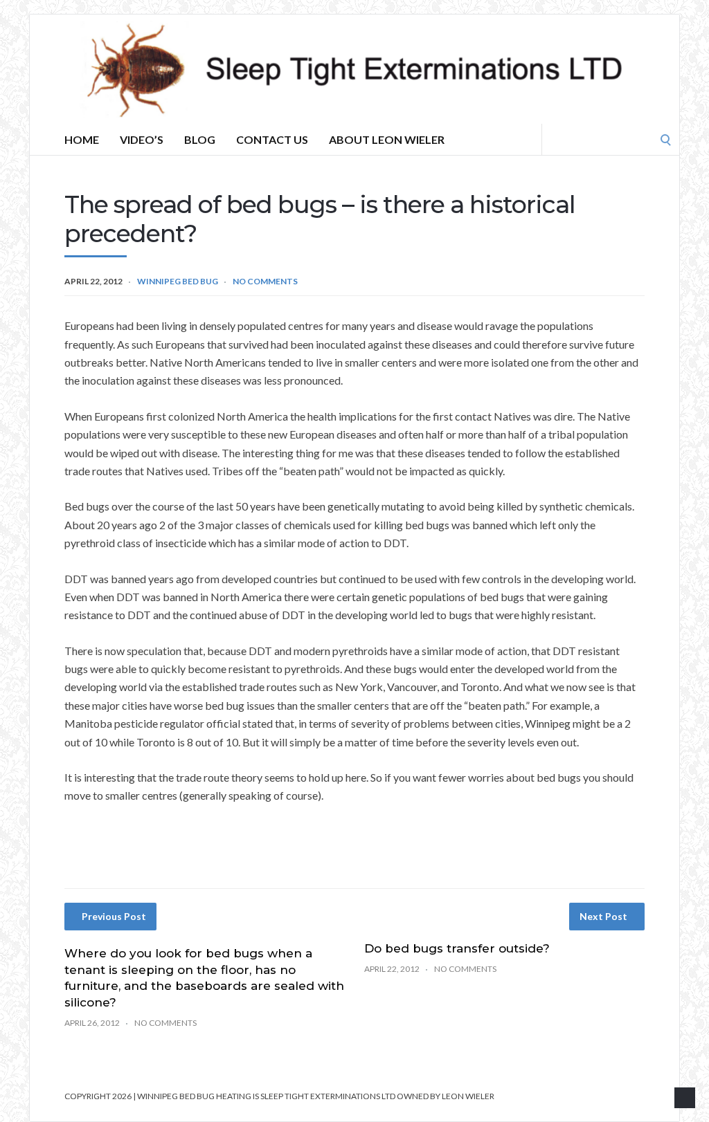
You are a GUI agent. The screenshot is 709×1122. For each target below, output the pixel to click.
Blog (199, 139)
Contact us (272, 139)
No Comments (265, 281)
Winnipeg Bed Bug (177, 281)
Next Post (603, 916)
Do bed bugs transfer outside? (457, 948)
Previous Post (114, 916)
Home (81, 139)
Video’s (141, 139)
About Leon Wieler (387, 139)
